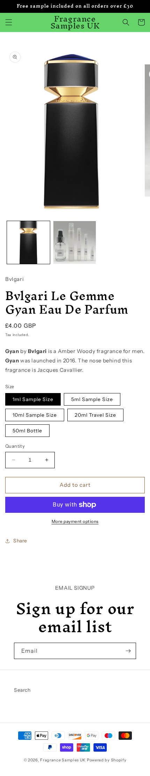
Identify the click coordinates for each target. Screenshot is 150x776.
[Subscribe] (128, 651)
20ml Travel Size (95, 415)
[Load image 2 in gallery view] (74, 242)
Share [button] (20, 541)
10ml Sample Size (35, 415)
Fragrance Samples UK (63, 760)
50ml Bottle (27, 431)
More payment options (75, 521)
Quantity (15, 446)
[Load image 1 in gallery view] (28, 242)
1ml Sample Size (33, 399)
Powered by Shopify (107, 760)
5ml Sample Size (92, 399)
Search (22, 690)
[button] (8, 22)
